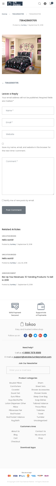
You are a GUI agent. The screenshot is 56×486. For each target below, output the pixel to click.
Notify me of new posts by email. (19, 200)
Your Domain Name (27, 482)
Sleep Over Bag (40, 396)
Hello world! (8, 239)
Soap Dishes (40, 400)
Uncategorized (9, 236)
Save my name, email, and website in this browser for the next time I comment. (26, 149)
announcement (9, 273)
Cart (16, 438)
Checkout (15, 441)
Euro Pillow (15, 396)
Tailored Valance (40, 403)
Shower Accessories (40, 389)
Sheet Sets (40, 386)
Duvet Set (15, 393)
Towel (40, 413)
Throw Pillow (40, 407)
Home (4, 14)
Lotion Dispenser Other (15, 403)
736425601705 (18, 14)
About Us (15, 431)
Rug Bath (15, 420)
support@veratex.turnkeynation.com (32, 357)
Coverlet (15, 389)
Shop (40, 438)
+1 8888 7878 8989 (31, 352)
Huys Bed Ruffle (15, 400)
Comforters (15, 386)
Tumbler (40, 417)
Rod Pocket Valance (16, 417)
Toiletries (40, 410)
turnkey (24, 25)
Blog (15, 434)
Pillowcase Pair (15, 410)
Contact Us (40, 431)
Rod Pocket (15, 413)
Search (39, 3)
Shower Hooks (40, 393)
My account (40, 434)
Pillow (15, 407)
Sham (40, 383)
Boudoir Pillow (16, 383)
